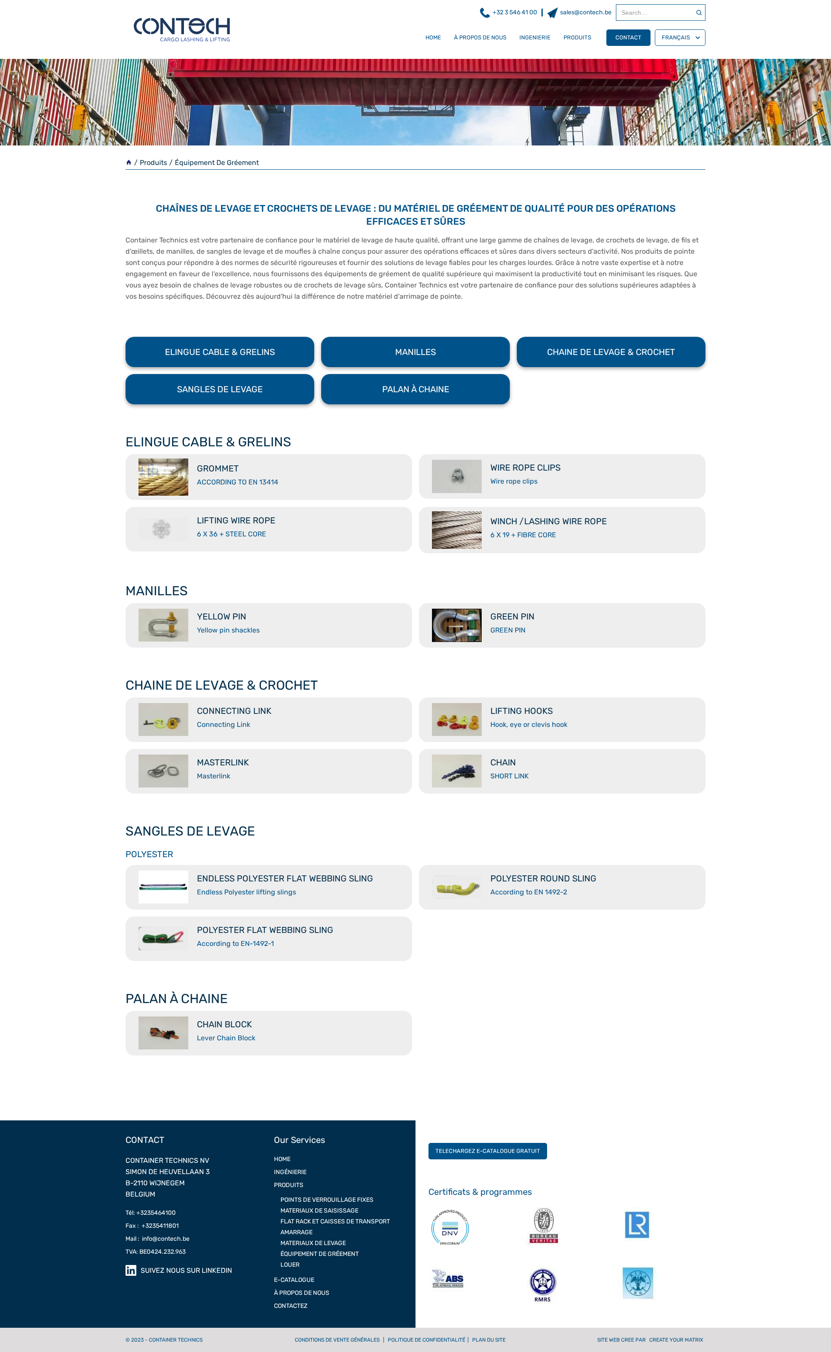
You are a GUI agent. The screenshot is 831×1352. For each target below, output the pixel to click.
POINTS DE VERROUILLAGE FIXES (327, 1200)
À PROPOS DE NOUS (480, 37)
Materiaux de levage (313, 1243)
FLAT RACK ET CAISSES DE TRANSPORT (335, 1221)
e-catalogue (294, 1280)
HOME (433, 37)
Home (282, 1159)
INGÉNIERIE (290, 1172)
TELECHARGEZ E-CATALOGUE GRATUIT (487, 1151)
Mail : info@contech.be (158, 1238)
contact (628, 37)
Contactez (290, 1306)
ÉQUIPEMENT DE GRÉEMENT (319, 1254)
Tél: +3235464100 (151, 1212)
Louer (290, 1264)
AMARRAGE (296, 1232)
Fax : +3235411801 (152, 1225)
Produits (153, 162)
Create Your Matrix (676, 1340)
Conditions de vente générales (337, 1340)
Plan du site (489, 1340)
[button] (680, 37)
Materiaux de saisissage (319, 1210)
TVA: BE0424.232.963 (156, 1251)
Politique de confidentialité (426, 1340)
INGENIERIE (535, 37)
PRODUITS (577, 37)
